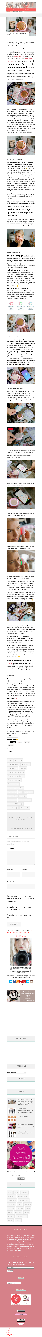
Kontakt (8, 1336)
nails (19, 1204)
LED (20, 792)
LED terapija (28, 792)
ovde (14, 735)
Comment (11, 848)
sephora (10, 1216)
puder (10, 1212)
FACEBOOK (21, 1079)
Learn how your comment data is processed (20, 931)
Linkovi (8, 1332)
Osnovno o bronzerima (24, 1116)
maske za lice (12, 796)
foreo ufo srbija (13, 784)
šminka (18, 1220)
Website (10, 881)
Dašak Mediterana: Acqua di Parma (21, 828)
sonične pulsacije (24, 800)
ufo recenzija (25, 808)
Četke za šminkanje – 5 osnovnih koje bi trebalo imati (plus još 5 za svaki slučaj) (25, 1110)
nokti (28, 1208)
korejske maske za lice (15, 788)
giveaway (24, 1192)
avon (9, 1192)
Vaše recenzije (10, 1334)
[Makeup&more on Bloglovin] (21, 1316)
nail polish (11, 1204)
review (27, 1212)
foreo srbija (25, 764)
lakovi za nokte (23, 1196)
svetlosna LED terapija (15, 804)
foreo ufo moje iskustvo (16, 776)
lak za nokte (12, 1200)
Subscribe (10, 1270)
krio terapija (12, 792)
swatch (10, 1220)
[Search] (34, 15)
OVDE (9, 663)
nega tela (20, 1208)
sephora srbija (21, 1216)
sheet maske (12, 800)
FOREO (16, 698)
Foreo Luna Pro (19, 56)
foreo (10, 760)
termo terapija (12, 808)
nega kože (28, 1204)
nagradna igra (23, 1200)
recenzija (23, 796)
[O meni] (21, 974)
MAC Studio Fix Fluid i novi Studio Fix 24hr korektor (21, 819)
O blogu (8, 1328)
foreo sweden (12, 768)
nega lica (11, 1208)
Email (24, 869)
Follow (21, 984)
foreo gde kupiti (13, 764)
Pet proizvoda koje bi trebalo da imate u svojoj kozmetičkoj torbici (26, 1126)
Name (10, 869)
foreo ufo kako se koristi (16, 772)
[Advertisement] (23, 1019)
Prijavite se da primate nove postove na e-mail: (21, 1172)
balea (16, 1192)
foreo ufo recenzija (14, 780)
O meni (8, 1330)
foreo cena (18, 760)
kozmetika (11, 1196)
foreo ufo (23, 768)
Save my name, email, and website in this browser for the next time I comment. (20, 898)
